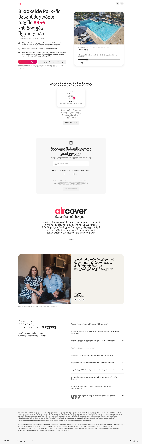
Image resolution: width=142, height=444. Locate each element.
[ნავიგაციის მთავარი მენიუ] (122, 3)
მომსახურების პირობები (64, 182)
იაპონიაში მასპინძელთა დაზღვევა (91, 415)
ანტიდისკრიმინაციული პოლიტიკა (78, 182)
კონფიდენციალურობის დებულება (62, 183)
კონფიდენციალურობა (22, 441)
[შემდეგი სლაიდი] (83, 299)
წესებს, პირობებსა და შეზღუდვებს (87, 413)
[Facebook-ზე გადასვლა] (130, 441)
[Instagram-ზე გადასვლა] (137, 441)
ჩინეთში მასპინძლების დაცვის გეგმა (76, 417)
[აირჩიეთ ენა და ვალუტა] (117, 3)
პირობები (32, 441)
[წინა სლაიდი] (75, 299)
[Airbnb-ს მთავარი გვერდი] (19, 3)
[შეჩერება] (79, 299)
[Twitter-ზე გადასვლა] (134, 441)
